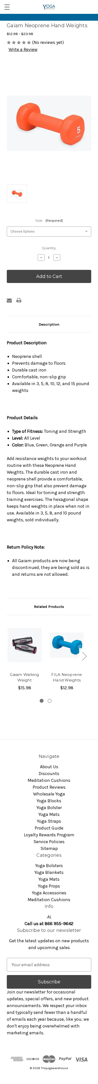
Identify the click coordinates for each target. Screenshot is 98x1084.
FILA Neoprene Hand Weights (66, 677)
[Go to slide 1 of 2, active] (41, 701)
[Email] (9, 300)
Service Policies (49, 841)
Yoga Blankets (49, 872)
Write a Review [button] (23, 49)
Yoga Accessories (49, 893)
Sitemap (49, 848)
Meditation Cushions (49, 780)
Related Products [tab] (49, 606)
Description (49, 324)
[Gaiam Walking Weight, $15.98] (24, 645)
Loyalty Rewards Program (49, 835)
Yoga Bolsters (49, 865)
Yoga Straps (49, 821)
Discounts (49, 773)
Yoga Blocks (49, 801)
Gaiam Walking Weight (24, 677)
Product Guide (49, 828)
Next (84, 656)
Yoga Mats (49, 814)
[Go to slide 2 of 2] (50, 701)
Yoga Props (49, 886)
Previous (7, 656)
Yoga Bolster (49, 807)
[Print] (18, 300)
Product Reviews (49, 787)
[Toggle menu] (7, 7)
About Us (49, 766)
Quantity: (49, 248)
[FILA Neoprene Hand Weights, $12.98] (67, 645)
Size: (49, 220)
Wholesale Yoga (49, 794)
